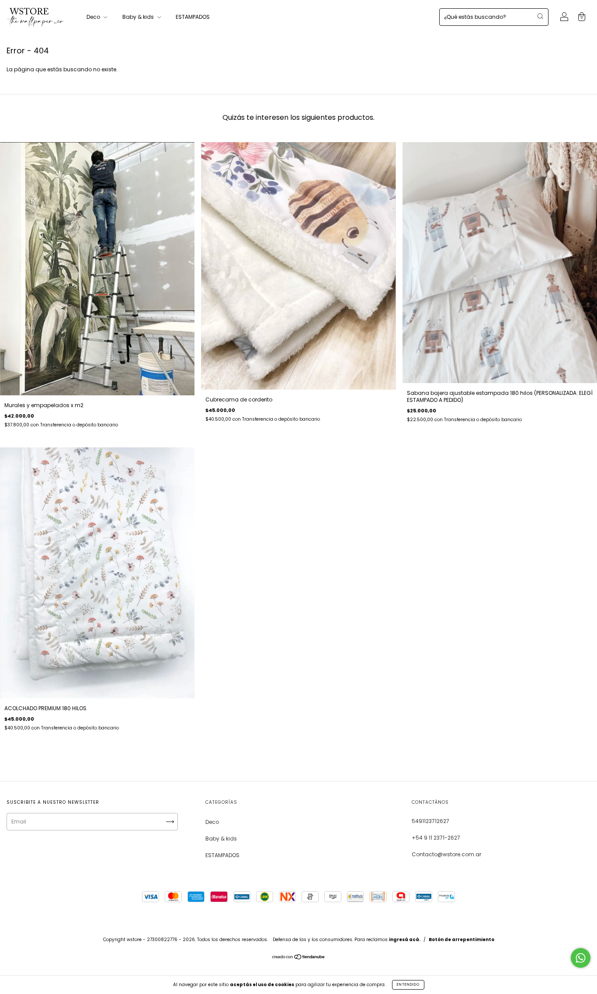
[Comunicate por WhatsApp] (580, 958)
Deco (94, 17)
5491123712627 (430, 821)
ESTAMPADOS (193, 17)
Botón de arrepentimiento (461, 939)
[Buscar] (540, 16)
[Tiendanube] (298, 958)
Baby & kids (138, 17)
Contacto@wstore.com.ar (446, 854)
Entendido (408, 984)
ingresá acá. (404, 939)
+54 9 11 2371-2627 (436, 837)
